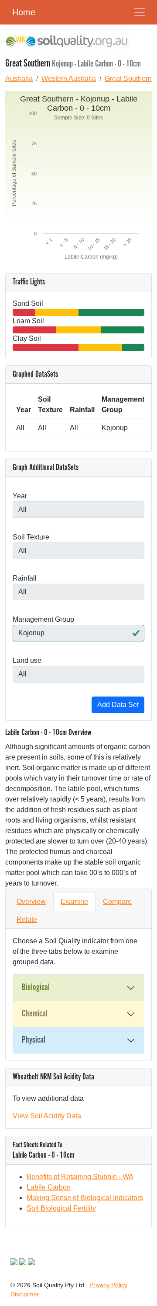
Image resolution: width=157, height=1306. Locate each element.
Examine (74, 901)
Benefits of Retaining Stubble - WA (80, 1176)
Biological (36, 987)
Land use (27, 660)
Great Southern (128, 78)
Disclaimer (24, 1294)
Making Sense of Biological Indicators (85, 1197)
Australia (19, 78)
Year (20, 496)
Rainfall (25, 578)
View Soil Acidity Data (47, 1116)
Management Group (43, 619)
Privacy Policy (108, 1284)
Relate (27, 919)
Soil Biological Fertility (61, 1208)
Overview (31, 901)
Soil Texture (31, 537)
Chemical (35, 1013)
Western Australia (68, 78)
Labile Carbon (49, 1187)
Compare (117, 901)
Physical (33, 1040)
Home (23, 12)
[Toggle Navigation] (139, 12)
